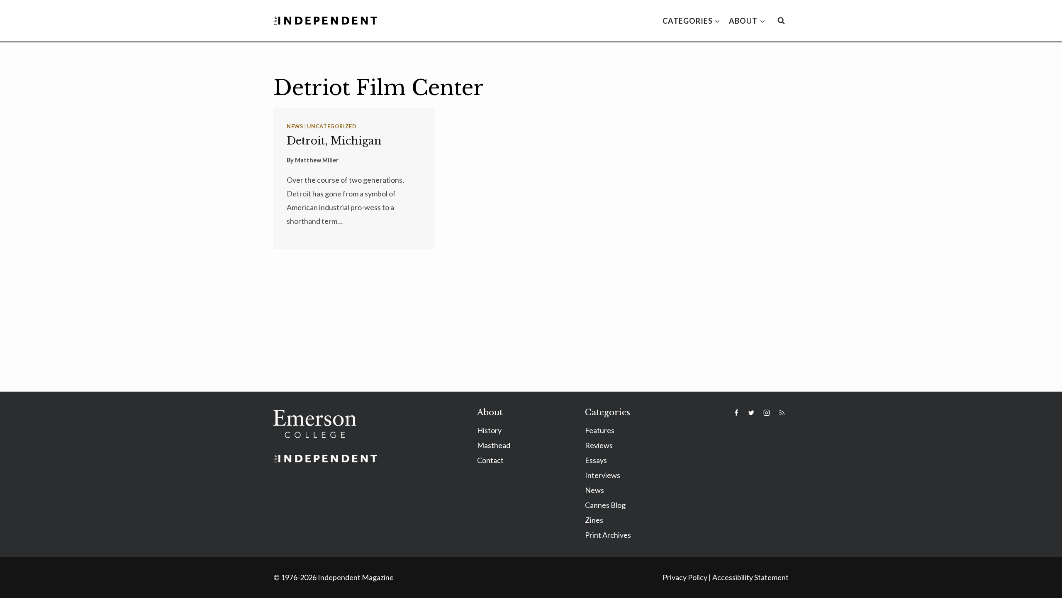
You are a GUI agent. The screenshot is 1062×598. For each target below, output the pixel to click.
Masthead (493, 445)
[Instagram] (766, 412)
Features (599, 430)
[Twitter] (751, 412)
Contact (490, 460)
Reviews (599, 445)
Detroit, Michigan (334, 141)
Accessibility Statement (750, 577)
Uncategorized (331, 126)
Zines (594, 519)
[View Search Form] (781, 20)
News (295, 126)
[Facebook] (736, 412)
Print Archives (608, 534)
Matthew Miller (317, 160)
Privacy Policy (685, 577)
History (489, 430)
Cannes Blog (605, 505)
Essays (596, 460)
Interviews (602, 475)
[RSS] (782, 412)
